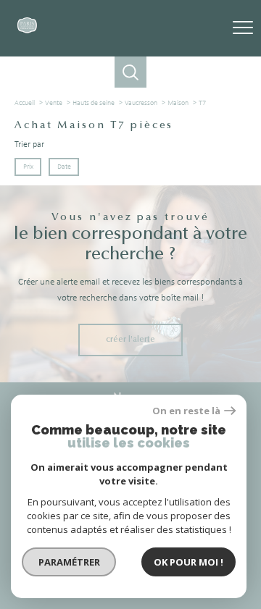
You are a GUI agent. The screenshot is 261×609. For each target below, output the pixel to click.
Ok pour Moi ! (188, 561)
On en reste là (186, 411)
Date (63, 167)
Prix (28, 167)
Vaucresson (141, 103)
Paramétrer (69, 561)
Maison (177, 103)
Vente (53, 103)
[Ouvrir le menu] (243, 28)
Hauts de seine (93, 103)
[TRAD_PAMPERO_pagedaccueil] (27, 31)
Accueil (24, 103)
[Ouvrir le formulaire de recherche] (130, 72)
